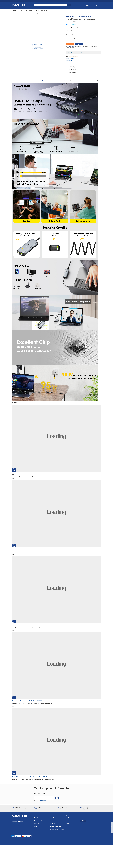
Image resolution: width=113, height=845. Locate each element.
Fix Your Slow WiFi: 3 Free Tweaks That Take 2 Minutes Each (24, 624)
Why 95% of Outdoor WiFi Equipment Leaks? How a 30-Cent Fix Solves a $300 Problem (30, 776)
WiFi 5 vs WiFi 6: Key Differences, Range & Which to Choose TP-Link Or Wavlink (28, 700)
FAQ (96, 841)
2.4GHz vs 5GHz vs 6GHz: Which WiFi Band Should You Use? (24, 549)
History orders (52, 820)
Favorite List (52, 823)
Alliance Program (68, 817)
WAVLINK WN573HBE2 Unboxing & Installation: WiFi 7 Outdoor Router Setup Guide (29, 473)
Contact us (91, 841)
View (13, 478)
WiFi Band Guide (44, 10)
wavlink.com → (15, 823)
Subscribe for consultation (55, 826)
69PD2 (44, 7)
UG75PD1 (40, 7)
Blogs (51, 10)
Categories (14, 10)
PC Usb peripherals (18, 13)
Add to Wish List (69, 48)
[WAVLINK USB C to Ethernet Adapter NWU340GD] (38, 44)
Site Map (99, 841)
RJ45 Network (75, 56)
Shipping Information (38, 820)
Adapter (70, 56)
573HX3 (36, 7)
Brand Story (67, 820)
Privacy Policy (37, 823)
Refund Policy (37, 826)
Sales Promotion (29, 10)
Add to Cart (69, 44)
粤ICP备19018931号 (41, 841)
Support (56, 10)
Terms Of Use (37, 817)
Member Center (53, 817)
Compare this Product (78, 48)
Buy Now (79, 44)
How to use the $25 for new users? (57, 829)
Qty (66, 38)
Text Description (53, 80)
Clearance (37, 10)
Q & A (70, 80)
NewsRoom (67, 823)
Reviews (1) (63, 80)
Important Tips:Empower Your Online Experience (59, 832)
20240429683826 (42, 800)
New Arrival (21, 10)
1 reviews (74, 21)
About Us (86, 841)
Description (44, 80)
